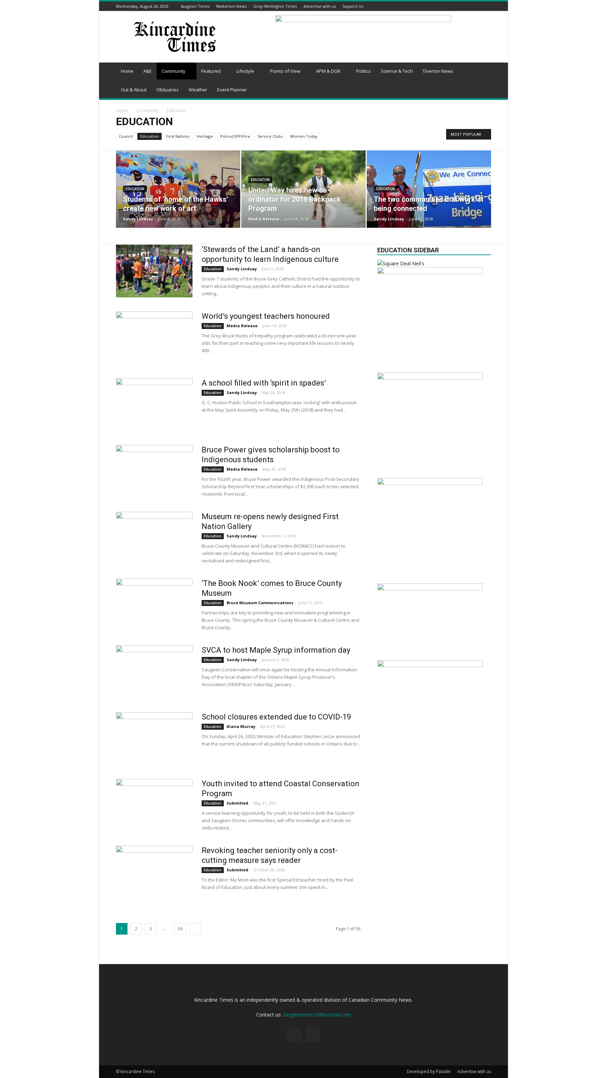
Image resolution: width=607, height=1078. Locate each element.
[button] (482, 71)
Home (127, 71)
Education (149, 136)
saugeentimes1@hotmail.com (317, 1014)
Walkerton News (231, 6)
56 (180, 929)
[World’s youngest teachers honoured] (154, 337)
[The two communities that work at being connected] (429, 189)
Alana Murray (241, 726)
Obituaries (167, 89)
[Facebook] (478, 6)
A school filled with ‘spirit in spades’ (264, 383)
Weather (198, 89)
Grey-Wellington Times (275, 6)
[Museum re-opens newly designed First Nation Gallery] (154, 538)
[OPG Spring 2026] (430, 665)
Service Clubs (270, 136)
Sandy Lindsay (138, 218)
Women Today (304, 136)
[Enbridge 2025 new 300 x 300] (430, 483)
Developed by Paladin (429, 1071)
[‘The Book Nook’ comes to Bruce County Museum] (154, 605)
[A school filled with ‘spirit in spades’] (154, 404)
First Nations (177, 136)
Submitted (237, 803)
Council (126, 136)
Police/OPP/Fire (235, 136)
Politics (363, 71)
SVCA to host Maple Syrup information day (276, 650)
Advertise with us (320, 6)
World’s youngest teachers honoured (266, 316)
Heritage (205, 136)
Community (173, 71)
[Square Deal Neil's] (400, 263)
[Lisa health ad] (430, 377)
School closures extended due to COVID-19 (276, 716)
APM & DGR (328, 71)
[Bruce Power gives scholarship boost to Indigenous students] (154, 471)
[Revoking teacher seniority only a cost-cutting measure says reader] (154, 872)
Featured (211, 71)
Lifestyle (245, 71)
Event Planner (232, 89)
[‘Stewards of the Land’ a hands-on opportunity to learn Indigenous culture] (154, 271)
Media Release (263, 218)
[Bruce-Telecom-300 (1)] (430, 272)
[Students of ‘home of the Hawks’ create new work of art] (178, 189)
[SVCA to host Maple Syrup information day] (154, 671)
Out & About (133, 89)
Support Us (352, 6)
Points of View (285, 71)
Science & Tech (397, 71)
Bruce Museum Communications (260, 602)
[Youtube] (487, 6)
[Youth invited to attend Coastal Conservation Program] (154, 805)
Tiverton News (438, 71)
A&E (147, 71)
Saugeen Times (195, 6)
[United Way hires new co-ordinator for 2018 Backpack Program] (303, 189)
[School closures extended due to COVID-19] (154, 738)
